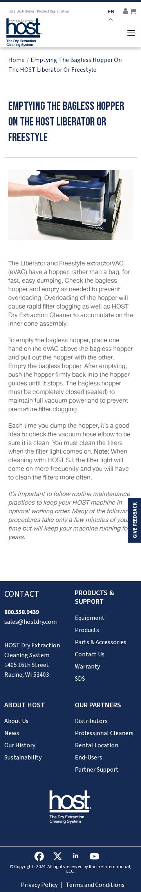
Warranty (87, 666)
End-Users (88, 757)
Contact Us (90, 654)
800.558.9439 (21, 612)
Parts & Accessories (101, 642)
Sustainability (23, 757)
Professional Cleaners (104, 733)
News (11, 733)
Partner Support (97, 769)
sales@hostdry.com (30, 622)
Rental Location (96, 745)
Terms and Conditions (95, 885)
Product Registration (53, 11)
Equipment (90, 618)
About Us (16, 721)
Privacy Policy (39, 885)
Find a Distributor (19, 11)
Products (87, 630)
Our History (19, 745)
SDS (80, 678)
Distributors (91, 721)
